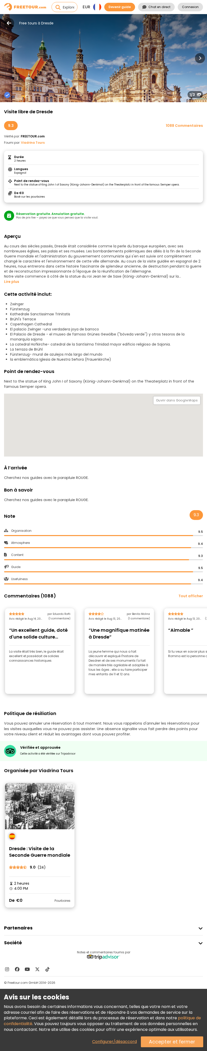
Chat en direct (159, 7)
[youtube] (27, 969)
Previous (7, 58)
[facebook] (17, 969)
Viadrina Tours (33, 142)
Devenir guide (120, 7)
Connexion (190, 7)
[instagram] (7, 969)
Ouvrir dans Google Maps (177, 400)
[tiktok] (47, 969)
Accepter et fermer (172, 1041)
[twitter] (37, 969)
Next (200, 58)
